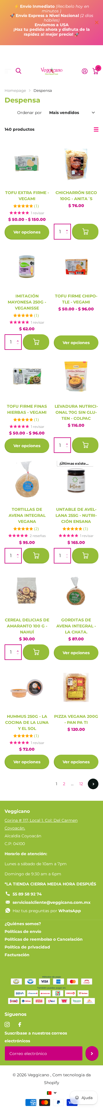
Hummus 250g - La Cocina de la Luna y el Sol (27, 722)
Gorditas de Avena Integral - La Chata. (76, 626)
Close (96, 22)
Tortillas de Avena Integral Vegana (27, 515)
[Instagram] (7, 1024)
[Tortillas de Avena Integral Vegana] (27, 480)
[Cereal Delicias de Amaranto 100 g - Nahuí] (27, 590)
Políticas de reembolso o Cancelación (44, 939)
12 (81, 783)
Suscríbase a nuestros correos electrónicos (36, 1037)
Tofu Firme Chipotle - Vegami (76, 299)
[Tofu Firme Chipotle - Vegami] (76, 266)
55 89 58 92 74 (27, 894)
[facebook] (19, 1024)
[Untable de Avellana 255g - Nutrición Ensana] (76, 480)
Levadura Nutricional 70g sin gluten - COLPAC (76, 412)
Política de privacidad (27, 947)
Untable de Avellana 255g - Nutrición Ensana (76, 515)
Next (93, 784)
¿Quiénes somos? (23, 923)
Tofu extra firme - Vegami (27, 195)
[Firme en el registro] (85, 71)
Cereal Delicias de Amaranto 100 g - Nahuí (27, 626)
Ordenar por (29, 112)
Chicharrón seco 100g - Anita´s (76, 195)
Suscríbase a (92, 1053)
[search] (18, 70)
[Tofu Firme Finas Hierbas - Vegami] (27, 376)
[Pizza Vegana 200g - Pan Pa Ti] (76, 687)
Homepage (15, 90)
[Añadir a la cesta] (85, 231)
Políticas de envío (23, 931)
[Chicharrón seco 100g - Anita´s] (76, 163)
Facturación (17, 954)
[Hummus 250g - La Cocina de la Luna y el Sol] (27, 687)
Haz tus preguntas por (47, 910)
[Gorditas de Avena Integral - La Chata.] (76, 590)
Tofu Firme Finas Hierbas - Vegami (27, 409)
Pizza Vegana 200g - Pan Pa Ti (76, 719)
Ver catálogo (8, 71)
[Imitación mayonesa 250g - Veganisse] (27, 266)
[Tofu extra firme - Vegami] (27, 163)
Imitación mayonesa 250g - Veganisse (27, 302)
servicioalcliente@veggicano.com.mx (51, 902)
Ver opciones (26, 232)
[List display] (96, 129)
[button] (68, 226)
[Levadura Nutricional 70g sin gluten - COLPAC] (76, 376)
